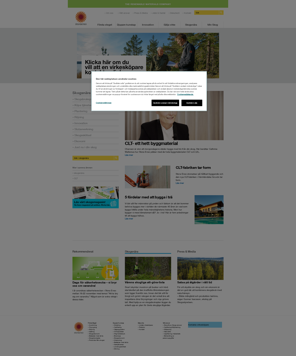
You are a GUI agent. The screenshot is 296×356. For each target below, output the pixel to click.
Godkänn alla (191, 103)
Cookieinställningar (104, 103)
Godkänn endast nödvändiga (165, 103)
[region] (149, 91)
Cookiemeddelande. (185, 94)
